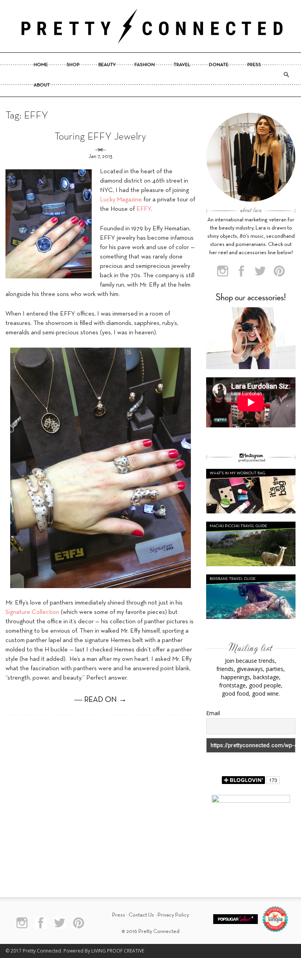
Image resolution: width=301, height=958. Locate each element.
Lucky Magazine (121, 200)
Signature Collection (32, 612)
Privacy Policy (173, 915)
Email (213, 713)
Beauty (107, 65)
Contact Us (141, 915)
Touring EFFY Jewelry (100, 137)
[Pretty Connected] (150, 26)
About (42, 85)
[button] (286, 74)
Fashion (144, 65)
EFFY (143, 209)
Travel (182, 65)
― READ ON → (100, 699)
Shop (73, 65)
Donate (218, 65)
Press (254, 65)
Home (41, 65)
